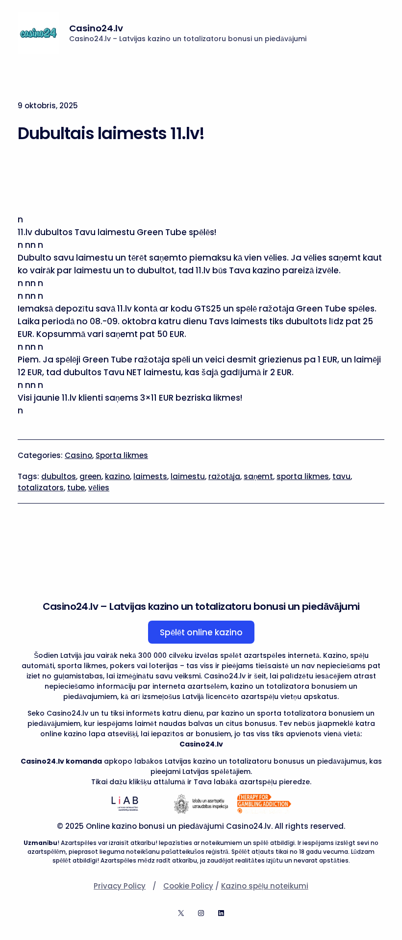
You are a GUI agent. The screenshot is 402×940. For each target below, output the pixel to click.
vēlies (98, 487)
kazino (117, 476)
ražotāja (224, 476)
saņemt (258, 476)
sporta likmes (302, 476)
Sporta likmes (122, 455)
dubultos (58, 476)
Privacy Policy (120, 886)
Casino (78, 455)
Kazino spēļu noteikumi (264, 886)
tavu (341, 476)
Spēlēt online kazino (201, 632)
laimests (150, 476)
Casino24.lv (96, 28)
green (90, 476)
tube (76, 487)
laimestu (188, 476)
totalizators (41, 487)
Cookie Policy (188, 886)
